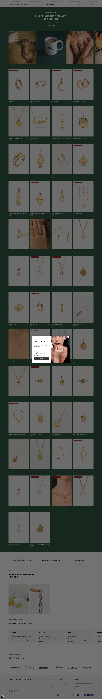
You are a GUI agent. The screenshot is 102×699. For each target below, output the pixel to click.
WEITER (41, 358)
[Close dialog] (68, 337)
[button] (2, 696)
